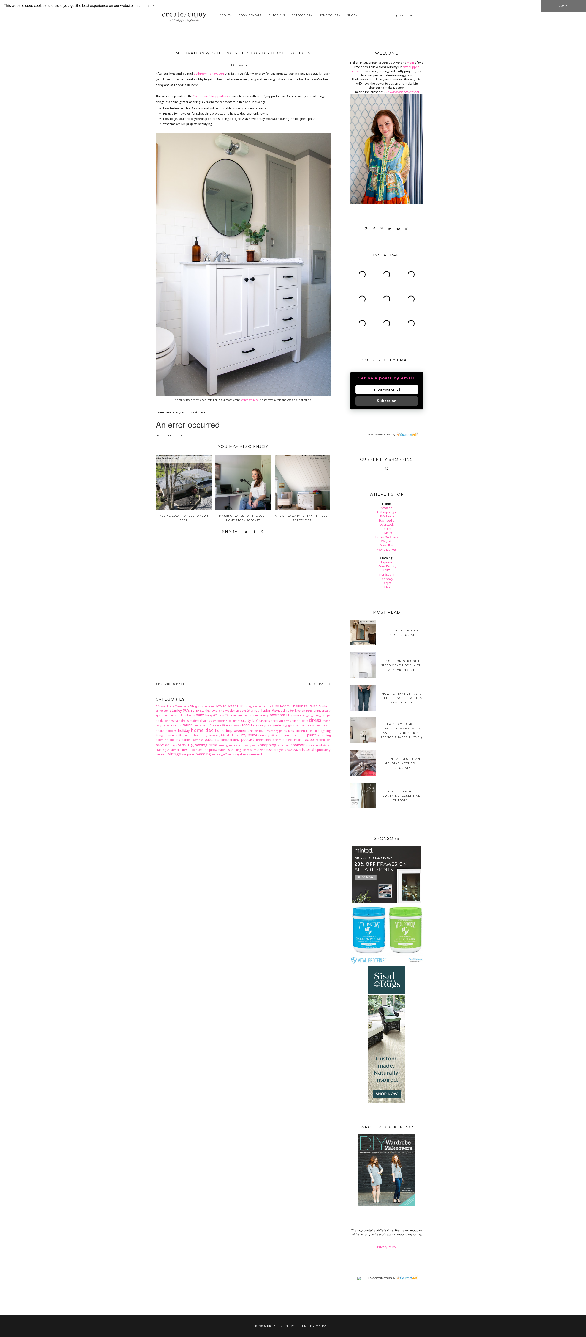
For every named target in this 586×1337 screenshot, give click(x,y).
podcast (247, 739)
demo (287, 720)
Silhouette (162, 710)
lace (309, 731)
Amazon (386, 508)
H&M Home (386, 516)
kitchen (300, 731)
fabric (187, 725)
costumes (234, 720)
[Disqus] (243, 612)
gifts (291, 725)
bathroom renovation (209, 73)
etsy (167, 725)
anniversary (322, 710)
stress (185, 750)
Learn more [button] (144, 6)
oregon (284, 735)
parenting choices (168, 739)
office (274, 735)
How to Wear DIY (228, 705)
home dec (202, 730)
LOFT (386, 570)
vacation (162, 754)
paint (311, 735)
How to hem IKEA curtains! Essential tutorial (401, 796)
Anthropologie (386, 512)
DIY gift (194, 706)
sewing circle (206, 744)
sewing (186, 744)
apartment (162, 715)
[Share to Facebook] (254, 532)
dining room (300, 721)
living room (163, 735)
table (193, 750)
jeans (283, 731)
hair (297, 725)
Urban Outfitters (386, 537)
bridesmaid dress (177, 720)
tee (200, 750)
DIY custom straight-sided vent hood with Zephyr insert (401, 665)
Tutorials (277, 15)
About (225, 15)
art (172, 715)
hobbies (171, 731)
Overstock (387, 524)
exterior (176, 725)
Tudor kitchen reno (299, 710)
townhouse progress (271, 750)
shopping (268, 744)
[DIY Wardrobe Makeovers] (386, 1205)
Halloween (207, 706)
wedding (203, 753)
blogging (307, 715)
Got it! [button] (564, 6)
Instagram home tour (257, 706)
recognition (323, 739)
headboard (323, 725)
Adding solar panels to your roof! (184, 518)
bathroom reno (249, 399)
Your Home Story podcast (211, 96)
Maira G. (323, 1326)
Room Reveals (250, 15)
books (160, 721)
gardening (280, 725)
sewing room (251, 745)
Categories (301, 15)
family (197, 725)
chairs (204, 721)
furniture (257, 725)
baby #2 (211, 715)
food (246, 725)
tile (244, 750)
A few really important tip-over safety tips (302, 518)
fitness (227, 725)
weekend (255, 754)
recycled (162, 744)
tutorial (308, 749)
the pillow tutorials (217, 750)
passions (198, 739)
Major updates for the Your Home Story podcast (243, 518)
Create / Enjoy (280, 1326)
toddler (251, 750)
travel (297, 750)
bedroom (277, 714)
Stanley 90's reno (184, 710)
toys (289, 750)
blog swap (293, 715)
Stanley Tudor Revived (266, 710)
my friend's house (228, 735)
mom (410, 62)
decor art (277, 721)
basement (236, 715)
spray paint (314, 745)
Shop (351, 15)
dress (315, 720)
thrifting (236, 750)
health (160, 731)
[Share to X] (246, 532)
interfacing (272, 731)
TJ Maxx (386, 533)
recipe (308, 739)
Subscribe (386, 401)
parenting (324, 735)
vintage (174, 753)
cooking (222, 720)
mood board (193, 735)
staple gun (163, 750)
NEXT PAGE (319, 684)
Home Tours (329, 15)
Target (386, 529)
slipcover (283, 745)
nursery (263, 735)
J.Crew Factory (386, 566)
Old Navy (386, 579)
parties (186, 740)
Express (386, 562)
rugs (174, 745)
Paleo (313, 705)
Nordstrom (386, 574)
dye (325, 721)
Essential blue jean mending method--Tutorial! (401, 763)
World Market (386, 549)
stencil (175, 750)
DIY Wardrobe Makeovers (172, 706)
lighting (326, 731)
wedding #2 (219, 754)
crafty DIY (249, 720)
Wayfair (386, 541)
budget (194, 721)
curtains (264, 721)
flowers (237, 725)
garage (267, 725)
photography (230, 740)
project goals (292, 740)
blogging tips (322, 715)
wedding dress (238, 754)
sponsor (298, 744)
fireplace (215, 725)
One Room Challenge (289, 705)
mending (178, 735)
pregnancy (263, 740)
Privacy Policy (386, 1247)
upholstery (323, 750)
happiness (308, 725)
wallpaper (189, 754)
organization (298, 735)
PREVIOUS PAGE (171, 684)
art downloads (185, 715)
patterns (212, 739)
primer (277, 739)
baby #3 (223, 715)
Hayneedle (386, 520)
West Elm (386, 545)
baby (200, 714)
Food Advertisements (380, 434)
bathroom (251, 715)
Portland (325, 706)
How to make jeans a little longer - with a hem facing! (401, 698)
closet (212, 720)
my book (209, 735)
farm (205, 725)
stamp (327, 745)
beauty (264, 715)
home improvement (232, 730)
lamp (316, 731)
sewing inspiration (231, 745)
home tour (257, 731)
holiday (184, 730)
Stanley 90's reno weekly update (223, 710)
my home (249, 735)
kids (291, 731)
